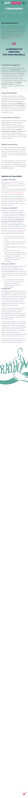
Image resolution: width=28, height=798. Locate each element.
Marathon (12, 37)
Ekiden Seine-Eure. (14, 184)
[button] (23, 3)
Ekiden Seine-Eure (10, 38)
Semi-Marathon (22, 37)
